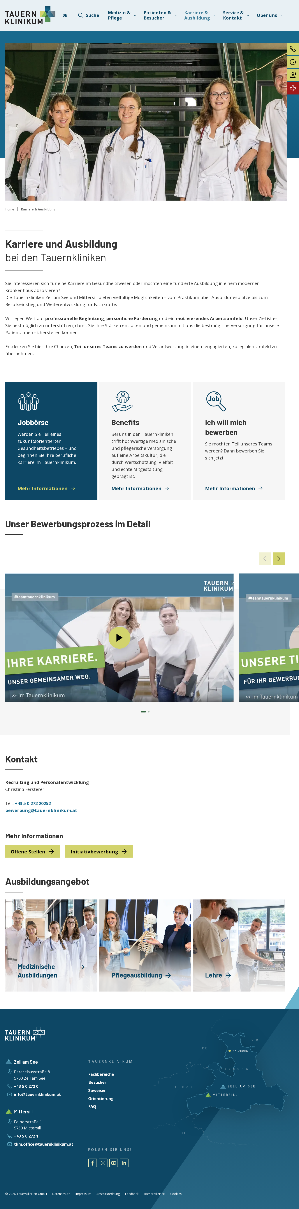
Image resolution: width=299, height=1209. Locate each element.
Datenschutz (61, 1194)
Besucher (97, 1082)
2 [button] (149, 711)
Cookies (176, 1194)
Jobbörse (33, 422)
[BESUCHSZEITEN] (293, 62)
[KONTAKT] (293, 49)
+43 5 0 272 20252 (33, 803)
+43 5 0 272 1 (26, 1136)
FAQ (92, 1106)
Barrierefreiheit (154, 1194)
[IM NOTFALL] (293, 88)
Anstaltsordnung (108, 1194)
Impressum (83, 1194)
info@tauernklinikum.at (37, 1094)
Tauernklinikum (110, 1061)
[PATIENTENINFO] (293, 75)
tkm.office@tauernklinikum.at (43, 1144)
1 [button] (143, 711)
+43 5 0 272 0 (26, 1086)
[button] (279, 558)
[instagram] (103, 1163)
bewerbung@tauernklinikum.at (41, 810)
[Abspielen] (119, 638)
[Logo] (30, 15)
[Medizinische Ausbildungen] (51, 945)
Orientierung (101, 1098)
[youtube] (113, 1163)
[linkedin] (124, 1163)
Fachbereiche (101, 1074)
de (65, 15)
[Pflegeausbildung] (145, 945)
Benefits (125, 422)
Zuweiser (97, 1090)
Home (9, 209)
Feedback (132, 1194)
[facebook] (92, 1163)
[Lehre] (239, 945)
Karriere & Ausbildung (38, 209)
